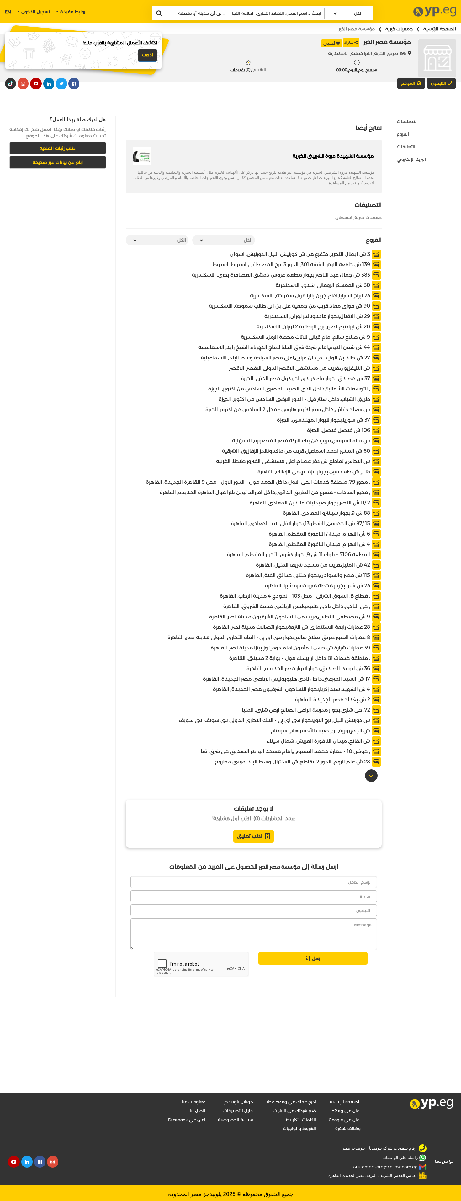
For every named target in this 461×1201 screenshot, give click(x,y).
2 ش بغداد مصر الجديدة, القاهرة (333, 699)
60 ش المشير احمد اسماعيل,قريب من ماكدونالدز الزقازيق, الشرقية (296, 451)
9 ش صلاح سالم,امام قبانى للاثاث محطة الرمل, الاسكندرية (306, 337)
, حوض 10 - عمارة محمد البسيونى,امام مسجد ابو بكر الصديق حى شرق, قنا (286, 751)
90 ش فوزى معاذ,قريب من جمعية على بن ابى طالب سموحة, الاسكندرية (290, 306)
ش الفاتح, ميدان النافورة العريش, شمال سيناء (319, 741)
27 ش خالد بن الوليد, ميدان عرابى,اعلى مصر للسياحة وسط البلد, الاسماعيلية (286, 357)
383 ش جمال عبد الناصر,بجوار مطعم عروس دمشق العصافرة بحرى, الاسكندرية (281, 274)
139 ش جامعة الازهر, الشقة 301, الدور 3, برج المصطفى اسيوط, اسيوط (291, 264)
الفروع (403, 134)
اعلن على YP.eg (346, 1110)
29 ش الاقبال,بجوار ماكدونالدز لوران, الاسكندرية (317, 316)
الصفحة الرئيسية (439, 29)
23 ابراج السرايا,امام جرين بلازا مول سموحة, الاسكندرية (310, 295)
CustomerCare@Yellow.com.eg (385, 1167)
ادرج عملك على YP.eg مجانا (290, 1101)
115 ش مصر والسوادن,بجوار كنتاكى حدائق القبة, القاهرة (308, 575)
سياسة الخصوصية (235, 1119)
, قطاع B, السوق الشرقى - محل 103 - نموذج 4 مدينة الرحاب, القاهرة (295, 596)
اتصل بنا (197, 1110)
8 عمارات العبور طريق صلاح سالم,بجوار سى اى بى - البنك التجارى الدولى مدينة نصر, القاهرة (269, 637)
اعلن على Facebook (186, 1119)
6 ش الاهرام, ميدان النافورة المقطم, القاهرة (320, 533)
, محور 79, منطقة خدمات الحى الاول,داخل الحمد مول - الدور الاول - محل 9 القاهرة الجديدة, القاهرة (258, 482)
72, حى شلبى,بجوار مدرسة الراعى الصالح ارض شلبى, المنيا (306, 710)
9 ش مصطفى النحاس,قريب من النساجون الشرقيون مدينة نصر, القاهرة (290, 616)
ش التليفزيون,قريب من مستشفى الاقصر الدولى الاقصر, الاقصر (300, 368)
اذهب (147, 54)
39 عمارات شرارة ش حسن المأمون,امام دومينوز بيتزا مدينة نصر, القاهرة (291, 647)
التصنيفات (407, 121)
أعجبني (329, 43)
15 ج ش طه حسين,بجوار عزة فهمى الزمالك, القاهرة (314, 471)
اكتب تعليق (249, 836)
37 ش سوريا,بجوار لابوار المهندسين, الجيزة (324, 420)
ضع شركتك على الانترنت (294, 1110)
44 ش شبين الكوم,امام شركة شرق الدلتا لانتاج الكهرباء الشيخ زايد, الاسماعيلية (284, 347)
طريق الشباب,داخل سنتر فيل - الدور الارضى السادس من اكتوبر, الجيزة (295, 399)
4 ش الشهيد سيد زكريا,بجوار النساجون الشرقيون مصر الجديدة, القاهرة (292, 689)
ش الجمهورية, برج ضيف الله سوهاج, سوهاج (321, 730)
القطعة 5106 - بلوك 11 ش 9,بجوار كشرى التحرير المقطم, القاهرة (299, 554)
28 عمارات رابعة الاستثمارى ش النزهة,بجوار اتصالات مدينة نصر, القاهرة (292, 627)
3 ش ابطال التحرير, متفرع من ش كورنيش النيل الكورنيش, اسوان (300, 254)
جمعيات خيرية (399, 29)
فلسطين (343, 217)
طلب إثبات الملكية (58, 148)
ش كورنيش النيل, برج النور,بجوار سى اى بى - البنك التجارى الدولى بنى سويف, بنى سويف (275, 720)
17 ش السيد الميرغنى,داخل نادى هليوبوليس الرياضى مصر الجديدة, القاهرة (287, 678)
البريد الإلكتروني (411, 159)
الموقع (408, 83)
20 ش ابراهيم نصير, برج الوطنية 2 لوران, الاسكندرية (314, 326)
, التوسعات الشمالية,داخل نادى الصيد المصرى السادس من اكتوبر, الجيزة (289, 388)
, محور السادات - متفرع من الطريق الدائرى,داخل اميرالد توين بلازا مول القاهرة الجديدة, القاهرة (265, 492)
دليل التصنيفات (238, 1110)
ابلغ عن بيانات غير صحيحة (58, 162)
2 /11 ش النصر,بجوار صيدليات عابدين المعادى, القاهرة (310, 502)
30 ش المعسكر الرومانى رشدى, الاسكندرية (323, 285)
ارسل (316, 958)
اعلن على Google (345, 1119)
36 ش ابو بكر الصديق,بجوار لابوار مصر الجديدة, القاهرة (308, 668)
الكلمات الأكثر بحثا (300, 1119)
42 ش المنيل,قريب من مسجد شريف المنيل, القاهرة (313, 565)
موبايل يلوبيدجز (238, 1101)
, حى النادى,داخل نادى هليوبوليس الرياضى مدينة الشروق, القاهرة (297, 606)
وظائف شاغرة (348, 1128)
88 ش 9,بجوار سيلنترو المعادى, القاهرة (327, 513)
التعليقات (406, 146)
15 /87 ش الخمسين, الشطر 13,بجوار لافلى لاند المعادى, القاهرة (301, 523)
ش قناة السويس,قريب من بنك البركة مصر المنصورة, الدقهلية (301, 440)
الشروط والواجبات (299, 1128)
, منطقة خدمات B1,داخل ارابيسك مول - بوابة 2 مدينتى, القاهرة (300, 658)
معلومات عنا (193, 1101)
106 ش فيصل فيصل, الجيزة (339, 430)
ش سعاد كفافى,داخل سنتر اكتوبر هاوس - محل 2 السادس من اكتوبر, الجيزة (288, 409)
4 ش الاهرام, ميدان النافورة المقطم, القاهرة (320, 544)
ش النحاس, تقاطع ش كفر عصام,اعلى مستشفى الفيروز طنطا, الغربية (293, 461)
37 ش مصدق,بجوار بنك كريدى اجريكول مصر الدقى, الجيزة (306, 378)
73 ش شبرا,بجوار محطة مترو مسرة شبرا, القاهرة (318, 585)
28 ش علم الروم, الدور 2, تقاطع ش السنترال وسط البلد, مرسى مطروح (293, 761)
